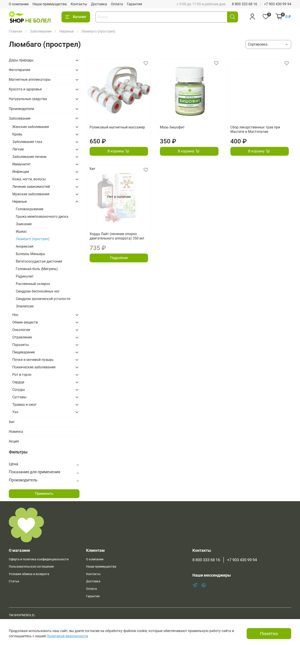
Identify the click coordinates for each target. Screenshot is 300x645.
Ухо (15, 412)
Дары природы (21, 60)
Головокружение (29, 209)
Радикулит (25, 276)
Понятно (269, 633)
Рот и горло (21, 375)
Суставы (19, 397)
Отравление (22, 337)
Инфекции (20, 172)
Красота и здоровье (25, 89)
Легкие (18, 149)
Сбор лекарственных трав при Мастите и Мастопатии (255, 129)
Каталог (79, 17)
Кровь (17, 134)
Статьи (14, 581)
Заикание (24, 224)
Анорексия (24, 246)
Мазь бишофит (172, 127)
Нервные (66, 31)
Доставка (99, 4)
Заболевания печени (29, 157)
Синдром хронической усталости (43, 299)
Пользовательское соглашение (31, 566)
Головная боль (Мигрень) (37, 269)
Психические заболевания (34, 367)
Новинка (16, 431)
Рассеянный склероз (33, 284)
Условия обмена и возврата (29, 574)
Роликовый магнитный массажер (117, 127)
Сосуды (18, 389)
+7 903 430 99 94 (277, 4)
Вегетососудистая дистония (39, 261)
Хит (12, 422)
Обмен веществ (25, 322)
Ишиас (21, 231)
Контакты (79, 4)
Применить (44, 494)
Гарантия (134, 4)
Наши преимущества (50, 4)
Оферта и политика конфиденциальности (39, 559)
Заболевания (41, 31)
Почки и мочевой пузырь (33, 360)
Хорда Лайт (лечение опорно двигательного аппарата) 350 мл (117, 236)
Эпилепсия (25, 306)
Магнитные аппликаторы (30, 79)
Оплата (117, 4)
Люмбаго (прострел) (33, 239)
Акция (14, 441)
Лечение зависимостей (31, 187)
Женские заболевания (30, 127)
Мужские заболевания (30, 194)
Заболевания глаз (27, 142)
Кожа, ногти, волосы (29, 179)
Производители (21, 109)
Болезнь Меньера (30, 254)
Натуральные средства (28, 99)
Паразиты (20, 345)
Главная (15, 31)
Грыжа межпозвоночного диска (42, 216)
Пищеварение (23, 352)
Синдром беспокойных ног (38, 291)
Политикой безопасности (67, 636)
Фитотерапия (19, 70)
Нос (15, 315)
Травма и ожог (24, 404)
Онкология (21, 330)
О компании (19, 4)
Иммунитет (21, 164)
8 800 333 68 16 (244, 4)
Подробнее (119, 258)
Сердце (18, 382)
